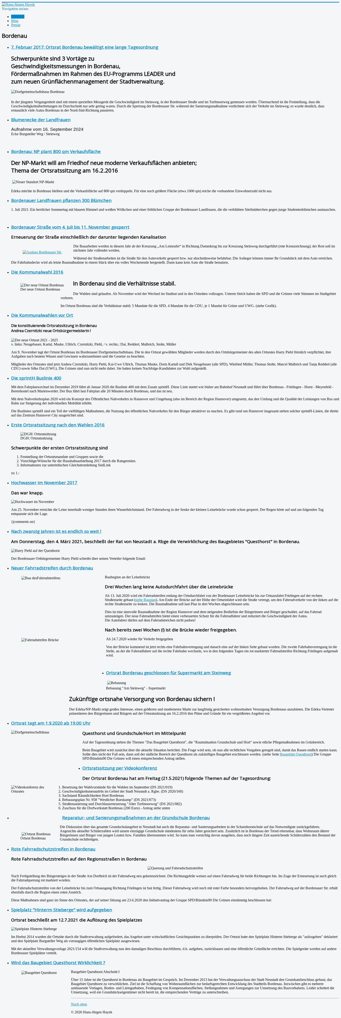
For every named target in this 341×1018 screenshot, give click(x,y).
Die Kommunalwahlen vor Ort (42, 315)
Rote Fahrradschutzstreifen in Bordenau (53, 849)
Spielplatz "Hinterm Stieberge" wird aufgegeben (61, 909)
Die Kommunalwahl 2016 (37, 272)
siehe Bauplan (145, 600)
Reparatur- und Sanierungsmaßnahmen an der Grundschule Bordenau (136, 817)
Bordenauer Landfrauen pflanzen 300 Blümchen (61, 200)
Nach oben (79, 1004)
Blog (14, 21)
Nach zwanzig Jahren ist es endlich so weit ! (56, 531)
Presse (15, 25)
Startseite (17, 17)
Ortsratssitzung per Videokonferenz (119, 768)
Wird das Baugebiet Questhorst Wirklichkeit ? (58, 962)
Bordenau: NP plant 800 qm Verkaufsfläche (56, 151)
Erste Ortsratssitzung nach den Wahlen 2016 (58, 425)
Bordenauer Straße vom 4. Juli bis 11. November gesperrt (70, 227)
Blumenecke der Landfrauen (41, 119)
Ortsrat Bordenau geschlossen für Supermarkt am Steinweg (168, 672)
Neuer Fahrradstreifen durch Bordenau (52, 568)
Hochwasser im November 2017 (44, 482)
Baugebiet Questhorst (296, 754)
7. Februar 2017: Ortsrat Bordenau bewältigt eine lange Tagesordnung (84, 47)
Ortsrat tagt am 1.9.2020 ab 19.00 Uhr (50, 723)
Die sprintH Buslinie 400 (36, 378)
